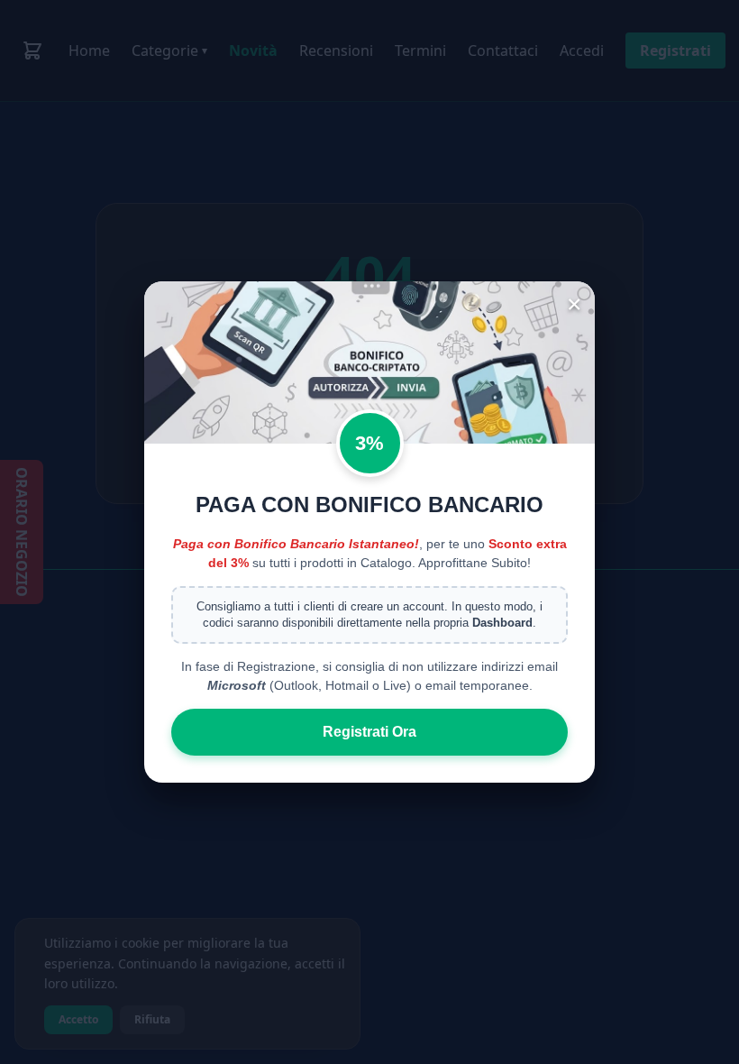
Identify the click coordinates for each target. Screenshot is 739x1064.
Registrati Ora (369, 731)
